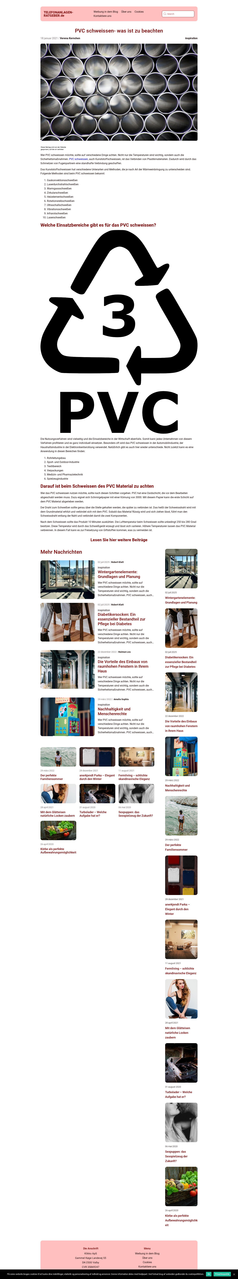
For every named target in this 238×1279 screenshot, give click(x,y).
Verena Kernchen (70, 38)
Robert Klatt (117, 562)
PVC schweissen (78, 159)
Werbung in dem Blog (106, 11)
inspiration (191, 38)
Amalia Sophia (121, 699)
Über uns (126, 11)
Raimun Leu (124, 652)
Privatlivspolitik (222, 1274)
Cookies (139, 11)
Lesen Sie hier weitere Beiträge (119, 540)
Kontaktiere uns (102, 15)
